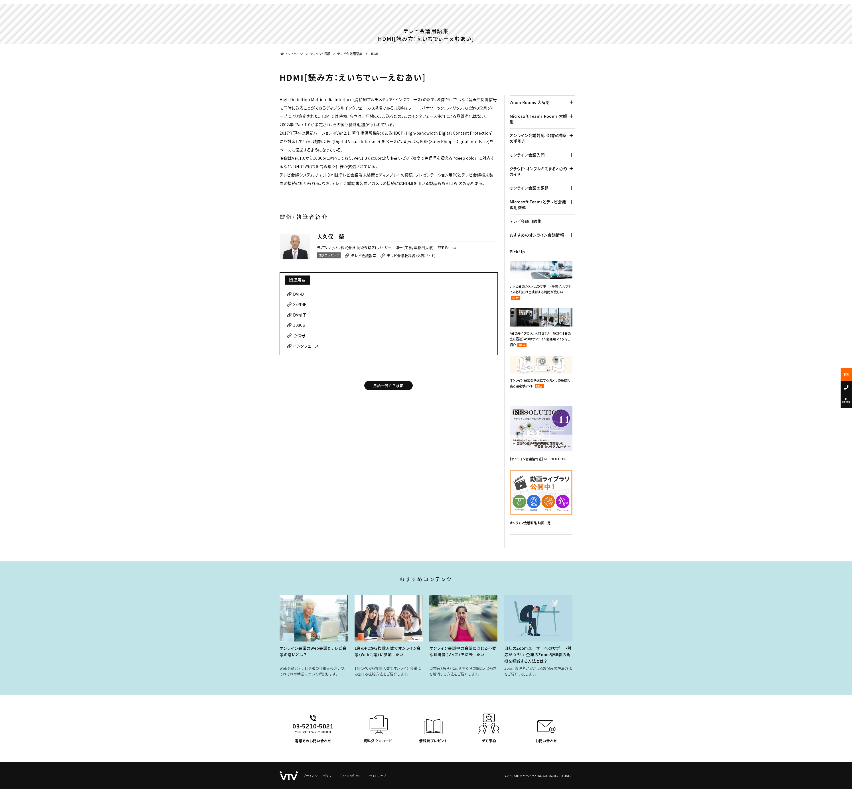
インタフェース (306, 346)
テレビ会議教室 (363, 255)
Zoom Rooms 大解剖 (530, 102)
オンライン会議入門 (527, 155)
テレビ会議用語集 (526, 221)
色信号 (299, 335)
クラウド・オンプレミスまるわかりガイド (538, 171)
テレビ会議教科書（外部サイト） (411, 255)
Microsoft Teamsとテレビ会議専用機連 (538, 204)
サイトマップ (377, 775)
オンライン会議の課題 (529, 188)
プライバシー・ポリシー (319, 775)
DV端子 (300, 315)
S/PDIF (299, 304)
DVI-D (298, 294)
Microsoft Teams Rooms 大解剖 (538, 118)
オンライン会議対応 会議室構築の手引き (538, 138)
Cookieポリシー (352, 775)
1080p (299, 325)
